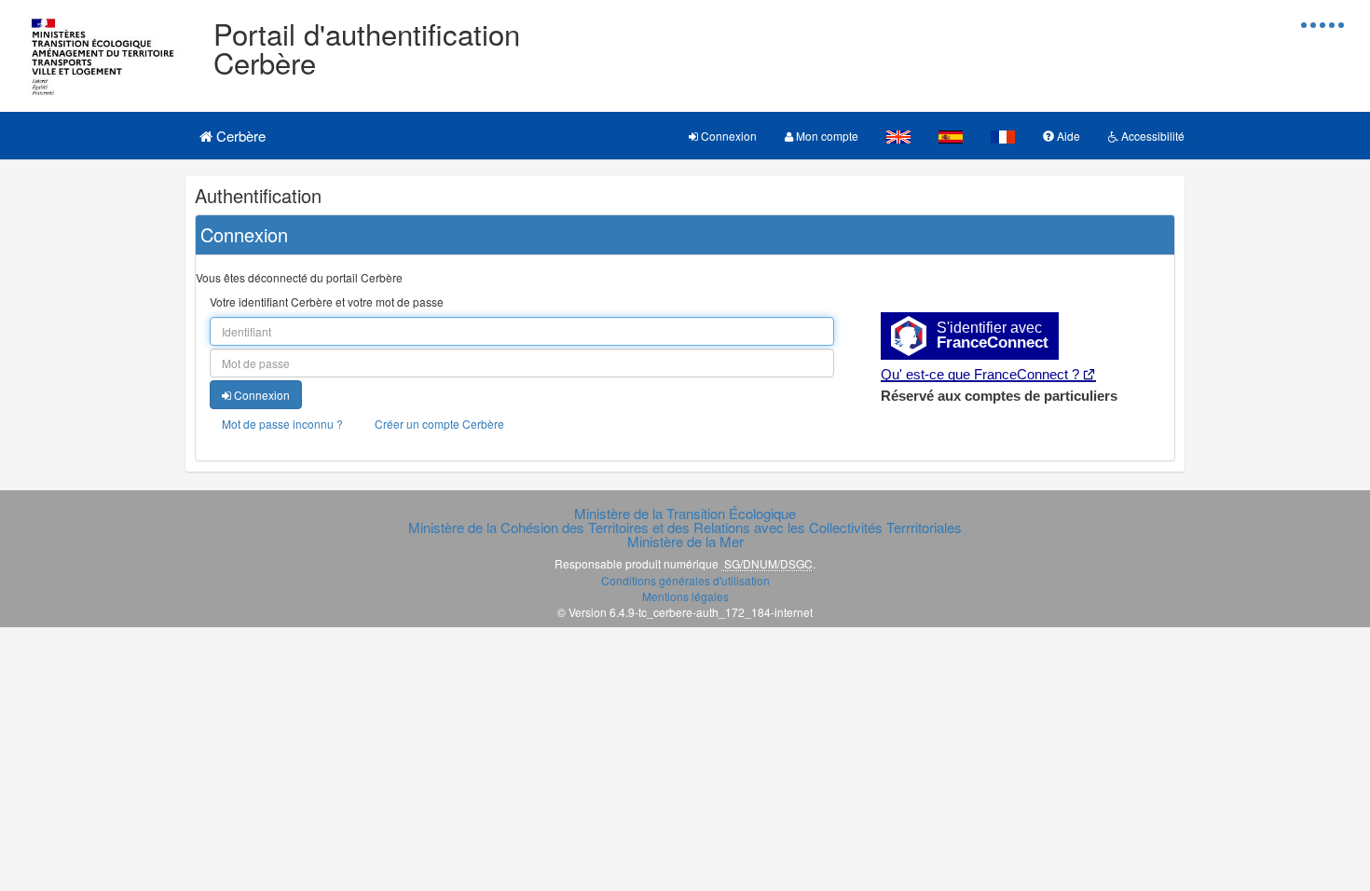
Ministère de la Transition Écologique (685, 513)
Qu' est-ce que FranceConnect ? (980, 374)
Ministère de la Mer (685, 541)
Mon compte (825, 136)
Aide (1067, 136)
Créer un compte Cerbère (439, 424)
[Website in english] (898, 135)
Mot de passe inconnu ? (282, 424)
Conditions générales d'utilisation (685, 580)
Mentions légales (685, 596)
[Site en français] (1003, 135)
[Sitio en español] (951, 135)
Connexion (727, 136)
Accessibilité (1151, 136)
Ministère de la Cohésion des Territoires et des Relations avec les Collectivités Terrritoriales (685, 527)
